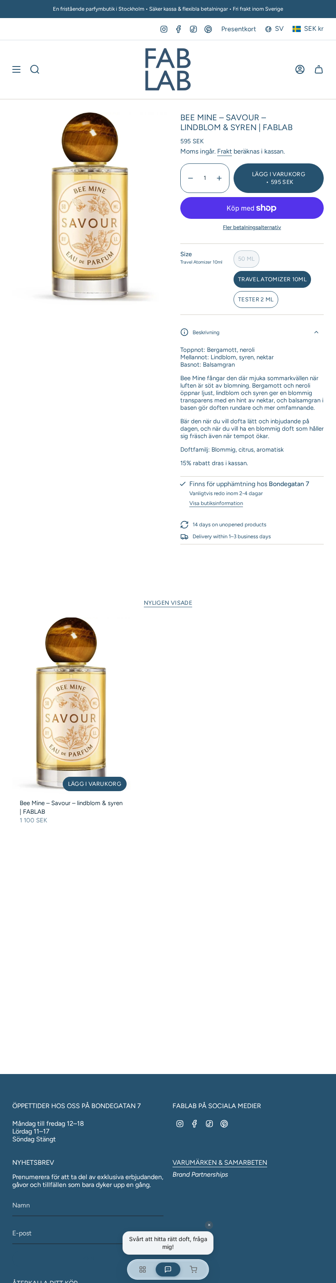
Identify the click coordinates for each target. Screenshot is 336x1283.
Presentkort (238, 29)
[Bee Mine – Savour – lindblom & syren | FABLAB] (71, 706)
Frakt (224, 151)
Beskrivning (206, 332)
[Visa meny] (16, 69)
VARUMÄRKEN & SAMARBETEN (220, 1162)
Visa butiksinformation (216, 503)
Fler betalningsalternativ (252, 227)
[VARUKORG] (318, 69)
